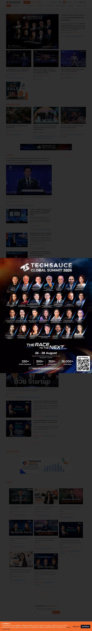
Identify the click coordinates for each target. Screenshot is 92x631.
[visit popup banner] (46, 315)
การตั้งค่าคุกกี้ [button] (75, 626)
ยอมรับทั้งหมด (85, 626)
